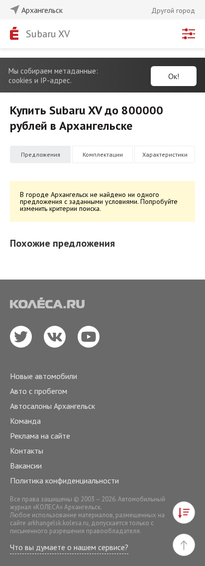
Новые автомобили (43, 376)
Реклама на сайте (40, 436)
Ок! (173, 76)
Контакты (26, 451)
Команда (25, 421)
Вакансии (26, 466)
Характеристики (165, 154)
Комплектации (103, 154)
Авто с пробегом (38, 391)
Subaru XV (48, 33)
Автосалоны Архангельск (52, 406)
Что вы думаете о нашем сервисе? (69, 547)
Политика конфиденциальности (64, 480)
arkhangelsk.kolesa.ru (58, 523)
